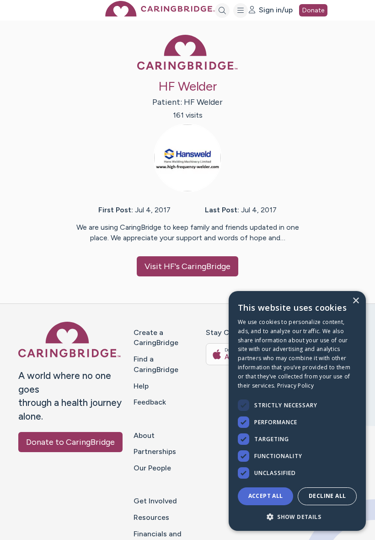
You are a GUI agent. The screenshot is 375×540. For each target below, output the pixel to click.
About (144, 435)
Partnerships (155, 451)
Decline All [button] (327, 496)
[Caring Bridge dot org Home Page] (160, 14)
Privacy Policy (295, 385)
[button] (297, 516)
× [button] (355, 300)
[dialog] (297, 411)
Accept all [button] (265, 496)
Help (141, 386)
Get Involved (155, 501)
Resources (151, 517)
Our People (152, 468)
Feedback (150, 402)
